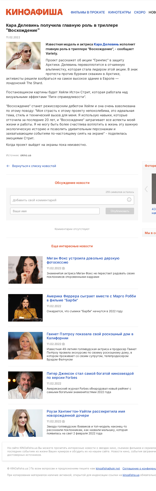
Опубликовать (120, 211)
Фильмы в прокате (88, 12)
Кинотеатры (119, 12)
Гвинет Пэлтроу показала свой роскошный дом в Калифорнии (90, 336)
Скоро (139, 12)
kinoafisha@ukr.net (108, 468)
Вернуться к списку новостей (34, 166)
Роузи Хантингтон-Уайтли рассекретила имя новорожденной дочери (86, 413)
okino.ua (25, 155)
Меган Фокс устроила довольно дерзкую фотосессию (83, 260)
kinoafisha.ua (131, 475)
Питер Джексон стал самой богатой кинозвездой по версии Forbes (90, 375)
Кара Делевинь (106, 44)
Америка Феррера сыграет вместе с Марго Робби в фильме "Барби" (91, 298)
